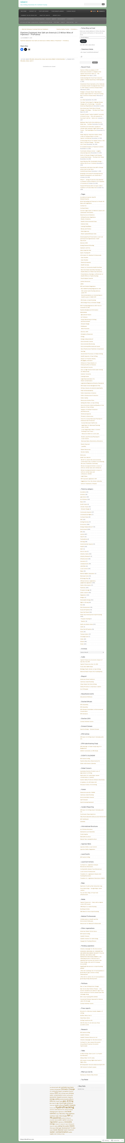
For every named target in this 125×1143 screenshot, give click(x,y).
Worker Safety (85, 452)
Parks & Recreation (85, 585)
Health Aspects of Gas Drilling (89, 356)
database (52, 1093)
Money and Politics (86, 228)
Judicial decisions (85, 281)
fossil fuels (59, 1101)
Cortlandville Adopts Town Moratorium (91, 869)
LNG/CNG (82, 566)
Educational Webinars (86, 696)
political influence (66, 1118)
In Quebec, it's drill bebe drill (88, 782)
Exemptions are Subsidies (87, 831)
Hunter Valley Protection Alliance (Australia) (92, 779)
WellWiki (82, 821)
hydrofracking (65, 1107)
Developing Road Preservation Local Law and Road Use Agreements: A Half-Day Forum (91, 238)
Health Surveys (85, 265)
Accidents (83, 492)
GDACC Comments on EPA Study (89, 750)
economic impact (55, 1097)
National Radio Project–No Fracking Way (91, 671)
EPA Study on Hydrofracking (88, 300)
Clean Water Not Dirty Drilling (88, 684)
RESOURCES (83, 312)
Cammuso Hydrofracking (87, 681)
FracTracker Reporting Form (88, 814)
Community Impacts (85, 512)
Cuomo (71, 1091)
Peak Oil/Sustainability (87, 390)
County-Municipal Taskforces (89, 422)
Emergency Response (87, 334)
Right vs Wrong (84, 602)
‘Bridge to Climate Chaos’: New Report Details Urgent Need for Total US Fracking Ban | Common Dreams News (91, 93)
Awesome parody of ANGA (87, 792)
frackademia (83, 539)
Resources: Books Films (87, 400)
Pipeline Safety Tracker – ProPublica (67, 29)
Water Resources (86, 449)
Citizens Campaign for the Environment (91, 948)
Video (82, 639)
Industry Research (85, 556)
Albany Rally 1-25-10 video (87, 1058)
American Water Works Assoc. (88, 931)
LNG (65, 1111)
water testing (57, 1134)
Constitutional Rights (86, 514)
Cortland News (43, 11)
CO (50, 1091)
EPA (81, 531)
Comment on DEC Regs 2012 (29, 15)
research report (64, 1124)
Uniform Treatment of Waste (89, 483)
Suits (81, 631)
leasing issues (54, 1111)
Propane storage (84, 590)
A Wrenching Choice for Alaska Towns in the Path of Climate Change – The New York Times (92, 142)
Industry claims (84, 554)
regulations (61, 1122)
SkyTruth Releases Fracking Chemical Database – (34, 29)
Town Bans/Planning (57, 11)
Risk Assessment (85, 607)
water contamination (59, 1132)
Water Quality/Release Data (88, 233)
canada (52, 1089)
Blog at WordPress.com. (27, 1139)
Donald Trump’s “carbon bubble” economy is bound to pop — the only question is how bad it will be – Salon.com (92, 116)
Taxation (83, 621)
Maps (81, 571)
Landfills (83, 446)
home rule (52, 1107)
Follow (83, 41)
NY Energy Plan (84, 578)
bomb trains (83, 504)
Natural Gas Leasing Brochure (88, 839)
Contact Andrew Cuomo (86, 721)
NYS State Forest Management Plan (90, 385)
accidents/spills (54, 1087)
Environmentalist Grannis (87, 797)
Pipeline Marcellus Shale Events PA (90, 761)
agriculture (83, 497)
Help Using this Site (85, 250)
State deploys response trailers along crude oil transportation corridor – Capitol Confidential (91, 136)
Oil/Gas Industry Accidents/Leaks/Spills (92, 388)
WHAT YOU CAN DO (45, 15)
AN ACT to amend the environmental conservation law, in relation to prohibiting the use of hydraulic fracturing (92, 461)
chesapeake (57, 1089)
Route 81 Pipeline (85, 609)
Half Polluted (84, 799)
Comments (101, 11)
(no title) (82, 99)
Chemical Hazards (86, 262)
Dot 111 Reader (84, 689)
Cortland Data (84, 517)
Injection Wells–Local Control (88, 847)
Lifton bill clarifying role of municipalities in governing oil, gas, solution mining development (92, 972)
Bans (81, 501)
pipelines (22, 61)
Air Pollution (84, 317)
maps (57, 1113)
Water (54, 19)
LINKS (81, 284)
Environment (61, 19)
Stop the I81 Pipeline (86, 629)
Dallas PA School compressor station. (90, 686)
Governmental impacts (86, 544)
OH (72, 1116)
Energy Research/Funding (87, 245)
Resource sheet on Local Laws (90, 433)
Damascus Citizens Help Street (89, 1074)
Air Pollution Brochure (86, 829)
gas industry (60, 1103)
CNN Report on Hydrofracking (88, 906)
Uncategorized (84, 636)
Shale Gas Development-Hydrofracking (32, 19)
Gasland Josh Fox (85, 248)
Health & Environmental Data (89, 221)
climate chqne (84, 506)
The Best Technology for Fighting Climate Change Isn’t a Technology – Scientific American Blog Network (91, 104)
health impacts (69, 1105)
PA (51, 1118)
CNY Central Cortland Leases (88, 1067)
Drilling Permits (84, 522)
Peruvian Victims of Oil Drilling (88, 784)
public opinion (84, 592)
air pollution (63, 1087)
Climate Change (85, 323)
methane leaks (54, 1116)
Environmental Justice (87, 341)
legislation (61, 1111)
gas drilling (68, 1101)
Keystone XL (61, 1109)
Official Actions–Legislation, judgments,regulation (36, 22)
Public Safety (84, 398)
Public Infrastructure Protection (89, 395)
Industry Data (84, 224)
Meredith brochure (85, 836)
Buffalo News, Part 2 (86, 1015)
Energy (82, 336)
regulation (54, 1122)
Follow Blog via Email (88, 28)
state (81, 626)
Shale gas (52, 1128)
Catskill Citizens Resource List (88, 1037)
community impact (57, 1091)
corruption (65, 1091)
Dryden (64, 1095)
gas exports (53, 1103)
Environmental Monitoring (88, 344)
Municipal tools (84, 576)
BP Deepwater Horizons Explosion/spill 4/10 (92, 1064)
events (48, 19)
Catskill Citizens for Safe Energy (89, 938)
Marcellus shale (64, 1113)
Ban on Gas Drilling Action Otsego (89, 986)
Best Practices (85, 328)
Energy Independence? (87, 339)
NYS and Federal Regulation (88, 286)
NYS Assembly (84, 704)
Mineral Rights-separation (87, 573)
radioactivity (70, 1120)
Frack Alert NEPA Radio (86, 666)
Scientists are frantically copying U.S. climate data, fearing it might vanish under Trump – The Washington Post (91, 128)
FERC (54, 1101)
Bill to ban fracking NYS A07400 (89, 996)
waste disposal (58, 1130)
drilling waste (65, 1093)
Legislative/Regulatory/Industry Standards (92, 383)
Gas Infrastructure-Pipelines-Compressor (92, 349)
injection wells (53, 1109)
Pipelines (56, 22)
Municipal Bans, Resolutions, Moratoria (92, 441)
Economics (70, 19)
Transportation (84, 634)
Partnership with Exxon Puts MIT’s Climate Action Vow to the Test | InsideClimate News (91, 169)
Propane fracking (85, 618)
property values (54, 1120)
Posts (94, 11)
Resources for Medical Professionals (90, 923)
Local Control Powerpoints (87, 871)
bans (72, 1087)
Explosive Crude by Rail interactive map (91, 886)
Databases (84, 326)
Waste (82, 641)
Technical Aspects (86, 413)
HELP (81, 549)
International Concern (87, 367)
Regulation (70, 22)
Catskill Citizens (84, 936)
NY (68, 1115)
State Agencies (85, 231)
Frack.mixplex (84, 834)
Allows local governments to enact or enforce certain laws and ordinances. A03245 (91, 472)
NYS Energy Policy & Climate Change (90, 302)
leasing (71, 1109)
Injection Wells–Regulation (87, 849)
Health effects (59, 1105)
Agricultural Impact (86, 314)
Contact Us (32, 11)
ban (69, 1087)
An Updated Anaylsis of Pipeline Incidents (91, 146)
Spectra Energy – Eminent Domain (89, 729)
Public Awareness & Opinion (88, 393)
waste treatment (69, 1130)
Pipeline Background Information (89, 310)
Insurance (83, 561)
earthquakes (70, 1095)
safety (32, 61)
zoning (62, 1134)
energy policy (55, 1099)
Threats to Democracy (87, 416)
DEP (60, 1093)
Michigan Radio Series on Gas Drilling (90, 669)
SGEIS (71, 1126)
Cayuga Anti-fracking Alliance (88, 941)
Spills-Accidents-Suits (86, 624)
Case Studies (84, 257)
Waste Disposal (85, 444)
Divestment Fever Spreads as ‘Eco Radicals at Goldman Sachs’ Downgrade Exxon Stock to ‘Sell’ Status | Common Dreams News (92, 85)
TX (71, 1128)
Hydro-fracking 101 (85, 252)
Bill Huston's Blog (85, 758)
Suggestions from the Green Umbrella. (91, 481)
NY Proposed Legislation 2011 (89, 478)
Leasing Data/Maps (86, 226)
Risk (81, 604)
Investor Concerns (86, 374)
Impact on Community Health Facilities (91, 267)
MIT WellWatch (84, 819)
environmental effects (66, 1099)
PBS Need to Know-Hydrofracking (89, 911)
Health (63, 22)
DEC (76, 22)
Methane (71, 1113)
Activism (82, 494)
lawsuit (67, 1109)
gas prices (67, 1103)
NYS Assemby (84, 707)
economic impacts (67, 1097)
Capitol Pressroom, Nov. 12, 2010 (89, 664)
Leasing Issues (71, 11)
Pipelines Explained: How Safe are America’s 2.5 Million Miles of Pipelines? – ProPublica (44, 40)
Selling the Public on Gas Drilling (90, 402)
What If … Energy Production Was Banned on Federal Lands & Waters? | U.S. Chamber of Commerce (92, 181)
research (57, 1124)
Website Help (57, 15)
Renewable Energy (85, 600)
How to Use (83, 551)
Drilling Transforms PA (86, 1020)
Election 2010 (84, 243)
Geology (83, 351)
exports (82, 536)
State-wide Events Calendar (88, 763)
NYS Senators (84, 713)
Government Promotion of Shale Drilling (92, 353)
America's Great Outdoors (87, 679)
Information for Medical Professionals (90, 255)
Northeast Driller (85, 909)
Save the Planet (84, 612)
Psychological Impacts (87, 278)
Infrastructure (84, 558)
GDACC (24, 2)
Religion (82, 597)
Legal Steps (84, 476)
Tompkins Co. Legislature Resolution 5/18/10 (92, 878)
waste (51, 1130)
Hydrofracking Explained (87, 802)
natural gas (63, 1116)
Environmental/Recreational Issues (90, 346)
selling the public (63, 1126)
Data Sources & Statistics (87, 215)
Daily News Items (85, 1018)
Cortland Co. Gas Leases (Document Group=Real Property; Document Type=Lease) (90, 1044)
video (73, 1128)
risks (27, 61)
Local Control (84, 568)
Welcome (23, 11)
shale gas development (62, 1128)
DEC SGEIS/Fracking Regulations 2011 (91, 288)
